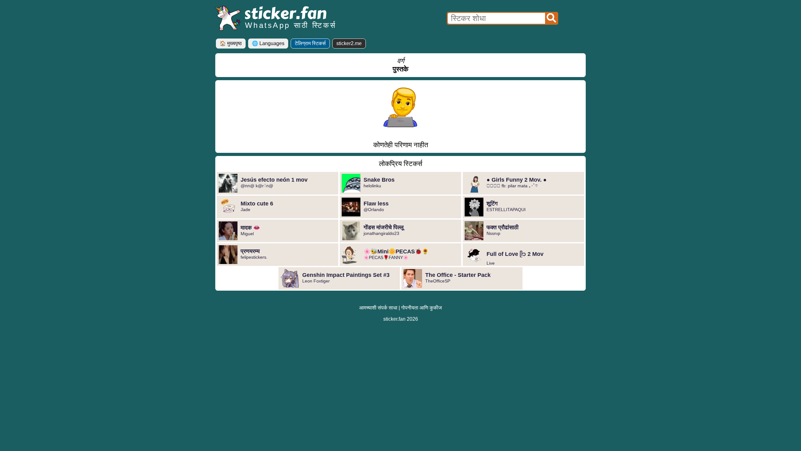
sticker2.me (349, 43)
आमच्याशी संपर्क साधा (378, 307)
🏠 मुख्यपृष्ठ (231, 43)
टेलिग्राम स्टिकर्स (310, 43)
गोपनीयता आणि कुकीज (421, 307)
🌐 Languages (268, 43)
